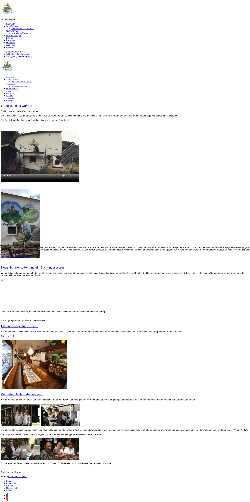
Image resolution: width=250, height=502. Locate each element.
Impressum (27, 257)
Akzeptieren (5, 254)
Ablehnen (15, 254)
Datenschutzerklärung (10, 257)
